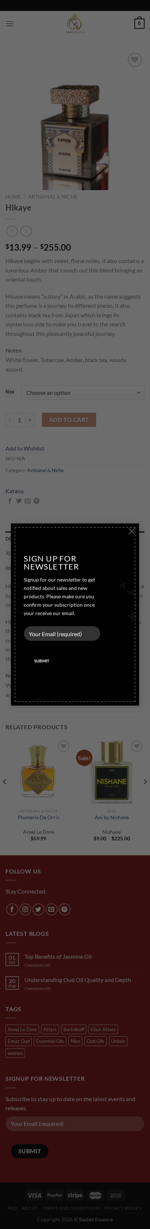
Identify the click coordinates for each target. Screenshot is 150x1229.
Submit (42, 660)
